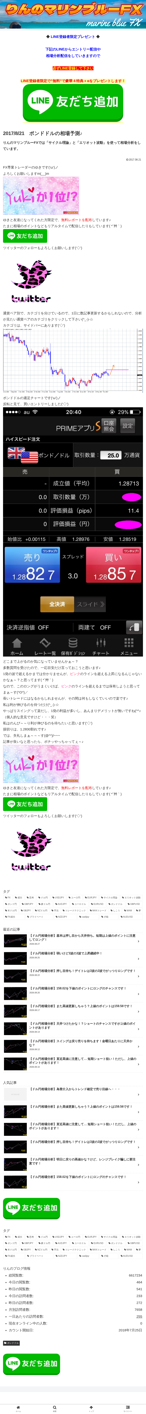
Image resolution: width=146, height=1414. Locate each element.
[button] (135, 743)
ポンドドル (13, 1343)
